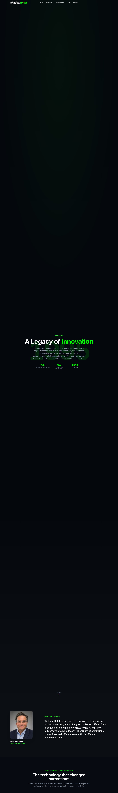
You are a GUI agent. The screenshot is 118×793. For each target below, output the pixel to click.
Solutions (49, 2)
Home (42, 2)
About (68, 2)
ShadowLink (60, 2)
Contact (75, 2)
